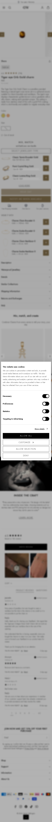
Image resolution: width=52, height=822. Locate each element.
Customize (24, 442)
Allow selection (26, 449)
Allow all (26, 435)
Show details (40, 428)
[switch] (45, 404)
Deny (26, 455)
